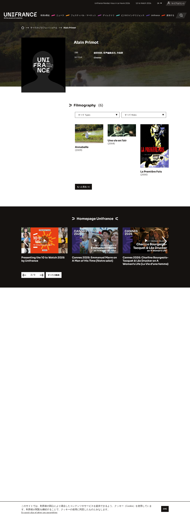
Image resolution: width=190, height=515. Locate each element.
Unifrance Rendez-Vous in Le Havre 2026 (112, 3)
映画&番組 (45, 15)
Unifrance (155, 15)
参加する (170, 15)
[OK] (165, 509)
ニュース (60, 15)
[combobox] (97, 115)
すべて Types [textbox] (84, 115)
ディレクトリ (108, 15)
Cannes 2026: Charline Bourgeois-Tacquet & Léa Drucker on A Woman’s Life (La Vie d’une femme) (145, 261)
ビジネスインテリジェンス (132, 15)
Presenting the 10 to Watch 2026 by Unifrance (43, 259)
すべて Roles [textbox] (131, 115)
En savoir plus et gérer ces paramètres (39, 512)
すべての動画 (53, 275)
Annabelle (81, 147)
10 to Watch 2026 (143, 3)
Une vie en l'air (117, 140)
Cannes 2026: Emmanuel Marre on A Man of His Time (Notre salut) (94, 259)
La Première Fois (151, 171)
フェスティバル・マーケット (83, 15)
